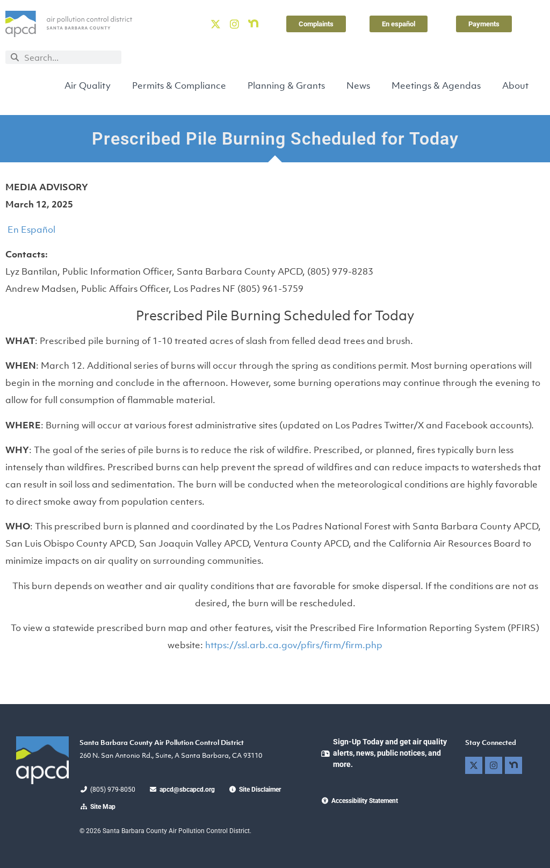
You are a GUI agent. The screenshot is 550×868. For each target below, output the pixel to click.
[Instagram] (234, 24)
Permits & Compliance (179, 85)
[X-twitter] (215, 24)
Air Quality (87, 85)
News (358, 85)
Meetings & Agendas (436, 85)
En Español (30, 229)
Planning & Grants (286, 85)
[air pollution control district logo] (68, 24)
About (515, 85)
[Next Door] (253, 24)
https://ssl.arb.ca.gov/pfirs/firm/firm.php (293, 645)
